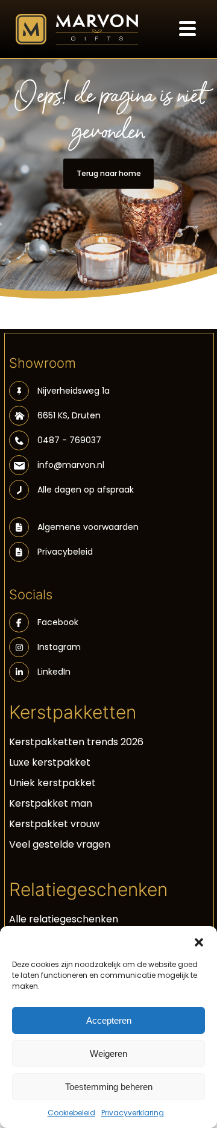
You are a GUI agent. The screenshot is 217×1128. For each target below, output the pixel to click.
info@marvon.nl (70, 465)
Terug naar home (109, 173)
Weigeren (108, 1053)
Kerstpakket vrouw (54, 824)
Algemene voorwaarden (88, 527)
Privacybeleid (65, 552)
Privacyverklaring (132, 1113)
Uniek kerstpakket (52, 783)
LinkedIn (54, 672)
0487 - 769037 (69, 440)
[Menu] (187, 27)
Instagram (59, 647)
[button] (199, 941)
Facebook (57, 622)
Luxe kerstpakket (49, 762)
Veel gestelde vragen (59, 844)
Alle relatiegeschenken (63, 919)
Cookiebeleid (71, 1113)
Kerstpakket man (50, 803)
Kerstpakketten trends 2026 (76, 742)
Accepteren (108, 1020)
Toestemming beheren (109, 1087)
